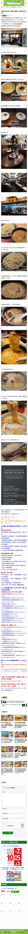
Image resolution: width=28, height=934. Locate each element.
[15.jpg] (14, 463)
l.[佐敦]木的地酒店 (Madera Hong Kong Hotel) (12, 622)
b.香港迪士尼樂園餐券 (6, 557)
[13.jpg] (14, 392)
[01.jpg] (14, 49)
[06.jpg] (14, 194)
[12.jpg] (14, 366)
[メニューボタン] (26, 3)
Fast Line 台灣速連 (20, 932)
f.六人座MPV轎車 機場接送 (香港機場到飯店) (12, 550)
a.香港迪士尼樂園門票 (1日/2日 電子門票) (11, 555)
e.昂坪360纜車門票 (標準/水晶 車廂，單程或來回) (13, 565)
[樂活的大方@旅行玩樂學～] (14, 3)
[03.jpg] (14, 102)
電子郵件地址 (6, 813)
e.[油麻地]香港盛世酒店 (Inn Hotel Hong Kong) (12, 606)
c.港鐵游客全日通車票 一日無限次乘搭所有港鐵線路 (14, 540)
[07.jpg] (14, 217)
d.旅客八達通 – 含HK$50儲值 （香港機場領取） (13, 584)
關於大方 (9, 932)
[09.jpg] (14, 273)
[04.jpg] (14, 129)
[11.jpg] (14, 327)
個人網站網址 (5, 818)
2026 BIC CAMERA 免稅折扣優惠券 (10, 846)
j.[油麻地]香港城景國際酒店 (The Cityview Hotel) (13, 618)
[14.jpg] (14, 436)
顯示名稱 (5, 808)
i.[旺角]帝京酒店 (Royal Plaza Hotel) (10, 616)
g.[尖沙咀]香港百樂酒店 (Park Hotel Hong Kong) (13, 612)
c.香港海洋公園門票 (6, 559)
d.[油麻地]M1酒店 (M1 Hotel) (8, 604)
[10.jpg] (14, 301)
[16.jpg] (14, 506)
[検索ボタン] (2, 3)
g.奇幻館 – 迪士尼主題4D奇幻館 (9, 569)
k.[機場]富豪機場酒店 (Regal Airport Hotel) (11, 620)
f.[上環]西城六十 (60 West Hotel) (9, 641)
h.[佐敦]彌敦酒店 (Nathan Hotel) (9, 614)
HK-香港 (4, 15)
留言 (4, 792)
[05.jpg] (14, 170)
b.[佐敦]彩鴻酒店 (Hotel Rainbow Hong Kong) (12, 598)
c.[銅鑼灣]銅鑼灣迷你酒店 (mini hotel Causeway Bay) (14, 633)
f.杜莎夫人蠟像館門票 (6, 567)
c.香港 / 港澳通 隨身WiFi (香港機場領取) (11, 582)
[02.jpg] (14, 75)
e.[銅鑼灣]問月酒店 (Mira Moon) (9, 639)
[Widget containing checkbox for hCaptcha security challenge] (14, 826)
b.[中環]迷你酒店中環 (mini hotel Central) (11, 631)
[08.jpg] (14, 244)
